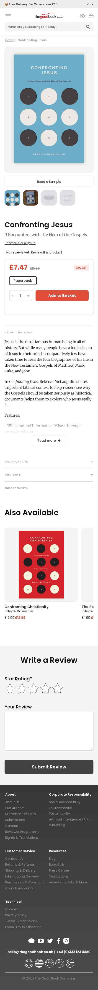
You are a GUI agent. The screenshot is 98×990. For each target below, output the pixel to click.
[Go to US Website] (39, 961)
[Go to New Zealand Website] (60, 961)
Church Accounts (19, 888)
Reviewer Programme (22, 831)
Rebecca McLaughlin (20, 243)
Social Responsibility (64, 802)
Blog (52, 858)
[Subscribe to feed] (31, 940)
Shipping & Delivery (20, 870)
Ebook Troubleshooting (23, 927)
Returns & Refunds (20, 864)
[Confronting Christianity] (41, 564)
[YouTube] (41, 940)
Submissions (15, 820)
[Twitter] (49, 940)
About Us (12, 802)
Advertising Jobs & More (68, 882)
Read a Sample (49, 181)
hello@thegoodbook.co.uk (30, 952)
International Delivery (22, 876)
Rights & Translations (22, 837)
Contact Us (14, 858)
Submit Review (49, 767)
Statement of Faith (20, 814)
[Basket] (91, 17)
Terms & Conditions (21, 921)
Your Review (18, 707)
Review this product (46, 252)
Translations (58, 876)
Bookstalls (56, 864)
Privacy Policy (16, 915)
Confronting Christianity (27, 607)
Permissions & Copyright (24, 882)
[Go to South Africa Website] (70, 961)
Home (9, 40)
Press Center (59, 870)
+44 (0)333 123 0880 (73, 952)
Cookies (11, 909)
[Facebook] (58, 940)
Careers (11, 825)
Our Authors (14, 808)
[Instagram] (66, 940)
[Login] (82, 16)
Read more (46, 440)
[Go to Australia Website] (50, 961)
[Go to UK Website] (29, 961)
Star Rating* (18, 679)
